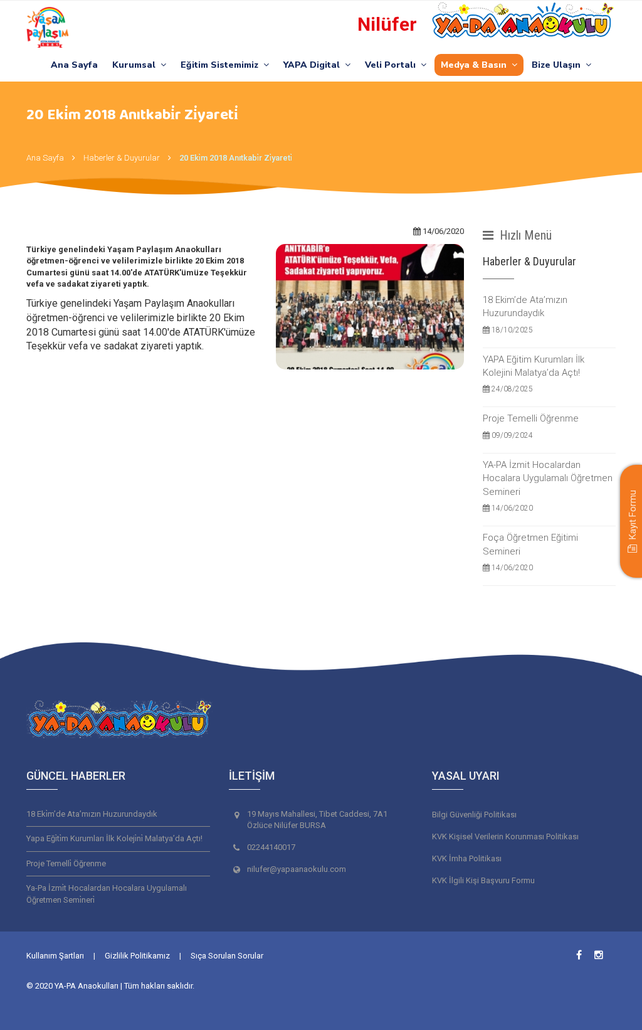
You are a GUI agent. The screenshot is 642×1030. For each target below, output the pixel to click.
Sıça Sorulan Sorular (227, 955)
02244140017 (271, 847)
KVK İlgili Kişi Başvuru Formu (483, 880)
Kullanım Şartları (55, 955)
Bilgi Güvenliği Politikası (474, 814)
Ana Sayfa (74, 65)
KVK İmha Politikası (467, 858)
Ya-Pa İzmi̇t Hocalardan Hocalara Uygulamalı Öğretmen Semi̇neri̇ (106, 894)
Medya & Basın (476, 65)
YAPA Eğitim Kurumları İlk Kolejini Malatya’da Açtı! (533, 374)
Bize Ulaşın (559, 65)
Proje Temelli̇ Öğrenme (66, 863)
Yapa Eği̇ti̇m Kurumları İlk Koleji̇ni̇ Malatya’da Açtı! (114, 838)
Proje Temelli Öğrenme (531, 426)
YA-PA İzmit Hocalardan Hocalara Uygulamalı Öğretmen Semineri (548, 485)
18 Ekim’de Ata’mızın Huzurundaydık (525, 314)
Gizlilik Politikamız (137, 955)
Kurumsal (136, 65)
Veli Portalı (393, 65)
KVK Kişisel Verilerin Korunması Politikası (505, 836)
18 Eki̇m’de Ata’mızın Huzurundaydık (91, 814)
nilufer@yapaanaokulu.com (296, 869)
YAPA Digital (314, 65)
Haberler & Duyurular (121, 157)
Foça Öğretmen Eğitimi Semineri (530, 552)
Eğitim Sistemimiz (222, 65)
